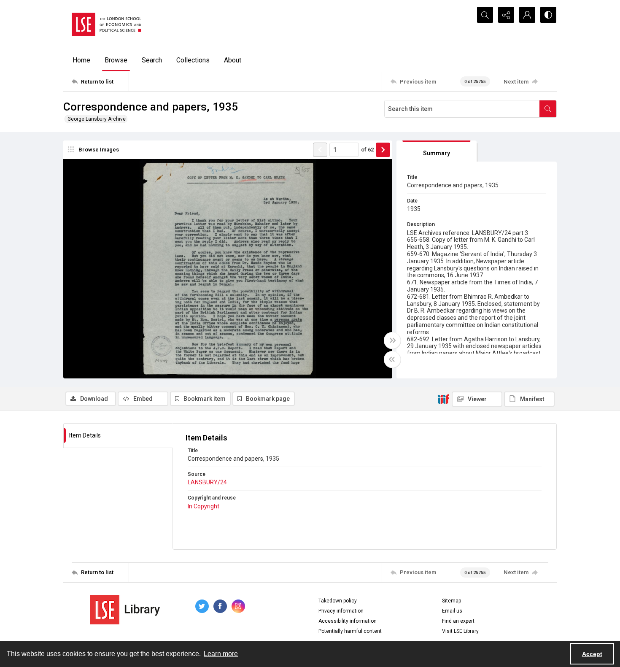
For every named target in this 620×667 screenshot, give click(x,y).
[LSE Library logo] (125, 609)
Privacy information (341, 611)
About (232, 60)
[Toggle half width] (392, 359)
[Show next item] (383, 150)
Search (152, 60)
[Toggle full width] (392, 340)
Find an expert (458, 621)
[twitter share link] (202, 606)
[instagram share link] (238, 606)
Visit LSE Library (460, 631)
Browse (116, 60)
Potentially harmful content (350, 631)
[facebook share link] (220, 606)
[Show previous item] (320, 150)
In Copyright (203, 506)
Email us (452, 611)
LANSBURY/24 (207, 482)
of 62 (367, 149)
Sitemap (451, 601)
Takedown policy (337, 601)
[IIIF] (443, 399)
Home (81, 60)
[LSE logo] (106, 24)
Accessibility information (347, 621)
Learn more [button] (221, 653)
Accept (592, 654)
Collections (193, 60)
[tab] (436, 151)
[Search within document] (547, 108)
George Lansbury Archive (96, 119)
